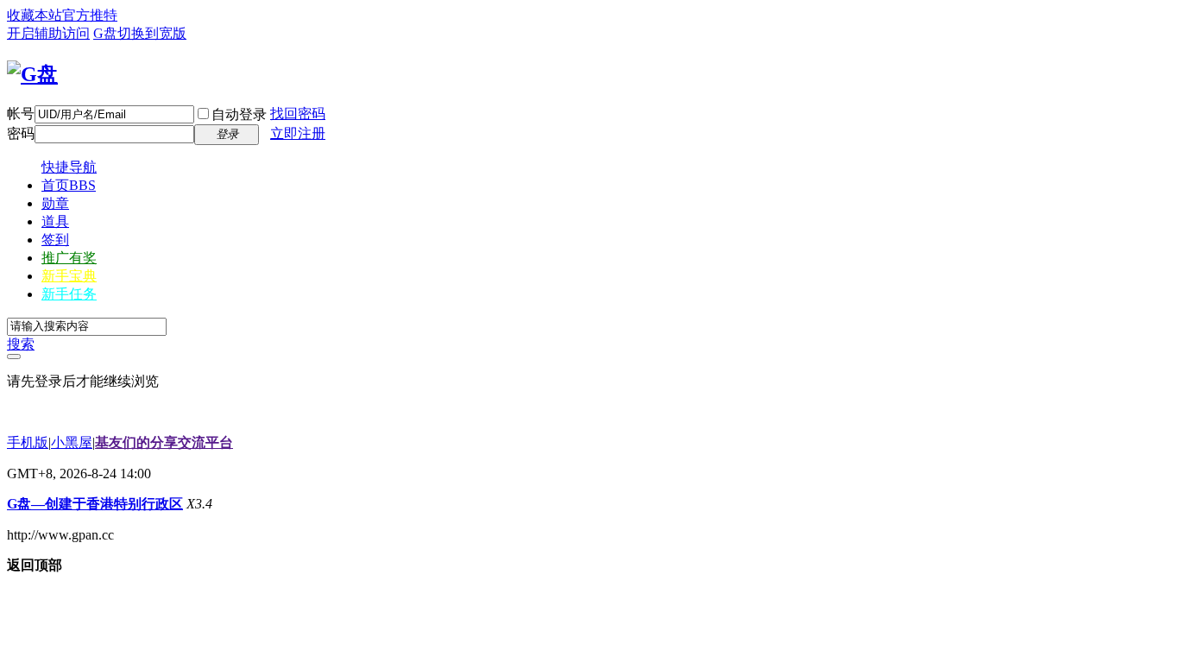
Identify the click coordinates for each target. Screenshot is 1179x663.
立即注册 (297, 133)
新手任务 (69, 294)
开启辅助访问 (48, 33)
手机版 (27, 442)
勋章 (55, 203)
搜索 (21, 344)
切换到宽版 (151, 33)
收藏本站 (34, 15)
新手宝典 (69, 275)
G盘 (105, 33)
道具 (55, 221)
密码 (21, 133)
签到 (55, 239)
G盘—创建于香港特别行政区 (95, 503)
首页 (68, 185)
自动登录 (239, 114)
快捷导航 (69, 167)
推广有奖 (69, 257)
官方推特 (89, 15)
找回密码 (297, 113)
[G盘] (32, 74)
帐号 (21, 113)
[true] (14, 356)
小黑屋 (71, 442)
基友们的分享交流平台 (164, 442)
